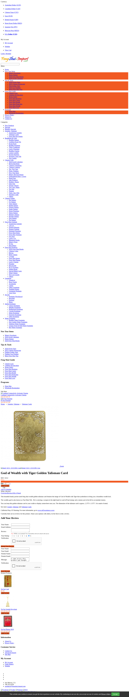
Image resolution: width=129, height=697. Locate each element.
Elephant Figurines (15, 231)
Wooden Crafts (13, 195)
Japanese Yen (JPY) (11, 27)
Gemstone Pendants (15, 291)
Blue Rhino (12, 245)
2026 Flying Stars (14, 82)
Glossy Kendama (14, 306)
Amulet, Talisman (12, 507)
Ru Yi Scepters (13, 267)
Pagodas (11, 264)
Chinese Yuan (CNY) (12, 12)
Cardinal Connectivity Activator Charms (13, 395)
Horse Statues (13, 75)
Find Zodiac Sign (14, 86)
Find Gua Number (15, 88)
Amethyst (12, 280)
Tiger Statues (13, 204)
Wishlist (7, 46)
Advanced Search (10, 653)
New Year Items (10, 71)
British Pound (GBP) (11, 20)
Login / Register (6, 53)
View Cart (8, 50)
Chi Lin (11, 225)
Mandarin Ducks (14, 240)
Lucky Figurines (14, 149)
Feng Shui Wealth (14, 106)
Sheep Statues (13, 213)
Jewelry (7, 295)
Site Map (8, 654)
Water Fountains (10, 318)
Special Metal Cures (15, 271)
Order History (9, 664)
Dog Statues (13, 218)
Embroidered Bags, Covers (17, 176)
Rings (11, 302)
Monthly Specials (10, 129)
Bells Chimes (13, 255)
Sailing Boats (13, 269)
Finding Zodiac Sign (11, 352)
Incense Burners (14, 154)
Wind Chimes (13, 273)
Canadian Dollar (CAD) (12, 9)
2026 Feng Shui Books (16, 77)
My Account (9, 43)
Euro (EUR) (9, 16)
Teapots (11, 191)
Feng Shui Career (14, 100)
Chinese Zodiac (10, 198)
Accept (115, 694)
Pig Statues (12, 220)
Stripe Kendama (14, 313)
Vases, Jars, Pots (14, 193)
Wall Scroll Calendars (16, 162)
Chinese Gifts (9, 160)
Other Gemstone (14, 287)
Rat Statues (12, 200)
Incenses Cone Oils (15, 156)
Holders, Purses (14, 182)
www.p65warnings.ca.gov (46, 510)
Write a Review (6, 491)
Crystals (11, 256)
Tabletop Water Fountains (17, 324)
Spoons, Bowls (14, 185)
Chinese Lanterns (14, 167)
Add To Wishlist (6, 489)
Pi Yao (11, 244)
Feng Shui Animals (11, 222)
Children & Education (16, 95)
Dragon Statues (14, 207)
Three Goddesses (14, 147)
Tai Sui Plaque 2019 (7, 629)
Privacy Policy (106, 694)
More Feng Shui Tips (15, 89)
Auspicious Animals (15, 224)
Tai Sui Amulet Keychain (9, 609)
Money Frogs (13, 242)
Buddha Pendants (14, 145)
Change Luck (13, 93)
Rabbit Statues (13, 205)
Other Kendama (14, 316)
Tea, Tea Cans (13, 169)
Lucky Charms (13, 262)
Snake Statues (13, 209)
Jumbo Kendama (10, 304)
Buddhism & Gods (11, 138)
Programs (8, 109)
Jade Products (13, 180)
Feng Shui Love (14, 108)
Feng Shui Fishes (14, 233)
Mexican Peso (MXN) (12, 30)
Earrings (11, 300)
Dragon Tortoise (14, 229)
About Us (8, 117)
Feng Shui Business (15, 98)
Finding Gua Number (12, 354)
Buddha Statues (14, 140)
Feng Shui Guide (10, 91)
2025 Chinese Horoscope (17, 84)
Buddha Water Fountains (17, 320)
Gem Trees (12, 293)
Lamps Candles (14, 153)
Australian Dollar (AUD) (13, 5)
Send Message (5, 571)
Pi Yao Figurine (6, 400)
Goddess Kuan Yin (15, 142)
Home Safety (13, 97)
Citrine (11, 286)
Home (7, 69)
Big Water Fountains (15, 327)
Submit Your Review (7, 546)
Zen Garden (13, 158)
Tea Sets (11, 189)
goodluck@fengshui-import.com (15, 686)
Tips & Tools (9, 80)
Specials (7, 127)
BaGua (11, 253)
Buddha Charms (14, 151)
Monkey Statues (14, 215)
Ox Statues (12, 202)
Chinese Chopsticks (15, 165)
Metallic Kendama (15, 307)
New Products (9, 125)
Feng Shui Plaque (14, 260)
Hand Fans (12, 178)
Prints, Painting (14, 171)
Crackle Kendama (14, 311)
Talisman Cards (14, 134)
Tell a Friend (17, 493)
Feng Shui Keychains (16, 136)
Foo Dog (12, 236)
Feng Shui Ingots (14, 258)
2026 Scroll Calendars (16, 78)
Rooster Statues (14, 216)
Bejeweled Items (14, 164)
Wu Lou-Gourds (14, 275)
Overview (4, 493)
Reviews (10, 493)
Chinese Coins (13, 251)
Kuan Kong (12, 144)
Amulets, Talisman (11, 131)
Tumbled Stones (14, 289)
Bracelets (12, 298)
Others (11, 196)
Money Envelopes (14, 73)
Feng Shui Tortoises (15, 235)
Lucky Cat (12, 238)
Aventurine (12, 284)
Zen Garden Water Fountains (18, 322)
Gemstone (8, 278)
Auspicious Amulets (15, 133)
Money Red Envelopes (16, 175)
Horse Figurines (14, 211)
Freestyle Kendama (15, 315)
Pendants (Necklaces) (16, 296)
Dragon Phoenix (14, 227)
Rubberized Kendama (16, 309)
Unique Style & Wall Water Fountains (21, 326)
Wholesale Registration (16, 113)
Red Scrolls (12, 266)
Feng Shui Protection (15, 104)
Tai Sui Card (5, 589)
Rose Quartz (13, 282)
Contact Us (8, 119)
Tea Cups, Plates (14, 187)
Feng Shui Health (14, 102)
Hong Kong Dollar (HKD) (13, 23)
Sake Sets (12, 184)
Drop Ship (12, 111)
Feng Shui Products (11, 247)
